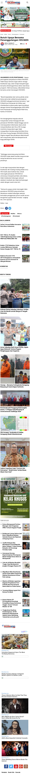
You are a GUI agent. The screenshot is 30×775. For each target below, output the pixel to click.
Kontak (18, 772)
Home (1, 34)
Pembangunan (15, 34)
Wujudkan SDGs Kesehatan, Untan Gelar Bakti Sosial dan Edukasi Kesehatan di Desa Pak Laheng (12, 574)
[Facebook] (6, 208)
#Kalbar (13, 213)
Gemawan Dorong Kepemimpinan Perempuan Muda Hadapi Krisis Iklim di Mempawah (11, 555)
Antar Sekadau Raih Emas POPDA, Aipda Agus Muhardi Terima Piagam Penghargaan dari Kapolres (14, 349)
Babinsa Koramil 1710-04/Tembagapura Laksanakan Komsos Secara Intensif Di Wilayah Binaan (10, 258)
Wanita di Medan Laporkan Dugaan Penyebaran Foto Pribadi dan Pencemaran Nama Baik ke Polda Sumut (11, 583)
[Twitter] (9, 208)
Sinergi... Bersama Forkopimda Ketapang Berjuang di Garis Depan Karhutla (14, 386)
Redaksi (4, 772)
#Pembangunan (6, 216)
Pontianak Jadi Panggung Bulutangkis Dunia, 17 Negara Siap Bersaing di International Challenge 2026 (13, 409)
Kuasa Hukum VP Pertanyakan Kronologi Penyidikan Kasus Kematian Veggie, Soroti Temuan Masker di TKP (11, 603)
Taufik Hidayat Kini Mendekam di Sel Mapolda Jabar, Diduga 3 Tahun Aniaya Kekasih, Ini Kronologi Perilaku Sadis (12, 546)
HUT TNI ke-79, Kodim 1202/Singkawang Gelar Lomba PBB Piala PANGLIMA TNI (10, 236)
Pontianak (22, 34)
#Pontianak (16, 216)
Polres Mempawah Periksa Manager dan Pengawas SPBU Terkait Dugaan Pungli (11, 526)
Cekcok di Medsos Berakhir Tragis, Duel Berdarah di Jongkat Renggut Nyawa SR (11, 564)
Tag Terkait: (5, 213)
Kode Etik (11, 772)
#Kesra (19, 213)
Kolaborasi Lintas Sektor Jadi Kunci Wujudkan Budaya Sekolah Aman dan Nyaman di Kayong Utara (12, 536)
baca (23, 43)
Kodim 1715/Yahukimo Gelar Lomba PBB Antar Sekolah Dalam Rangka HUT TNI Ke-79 (10, 247)
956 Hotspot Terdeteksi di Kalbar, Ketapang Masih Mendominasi (12, 433)
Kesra (9, 34)
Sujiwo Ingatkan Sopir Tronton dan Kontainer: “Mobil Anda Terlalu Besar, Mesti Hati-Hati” (13, 470)
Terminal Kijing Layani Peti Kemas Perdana (11, 591)
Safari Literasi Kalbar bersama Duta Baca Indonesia (10, 225)
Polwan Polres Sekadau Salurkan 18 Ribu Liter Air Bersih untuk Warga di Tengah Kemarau (14, 311)
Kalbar (5, 34)
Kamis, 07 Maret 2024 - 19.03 (11, 44)
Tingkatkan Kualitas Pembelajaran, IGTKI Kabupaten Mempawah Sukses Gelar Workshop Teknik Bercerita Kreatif (10, 613)
